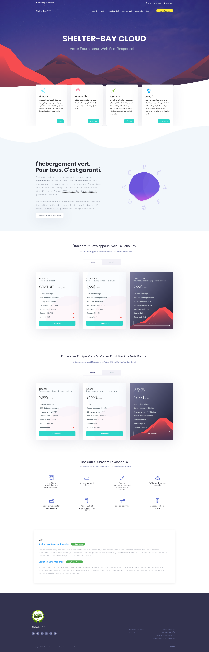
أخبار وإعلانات (114, 11)
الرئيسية (94, 11)
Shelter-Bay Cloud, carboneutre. (54, 544)
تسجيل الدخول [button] (165, 11)
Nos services (134, 633)
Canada (171, 647)
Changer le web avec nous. (49, 215)
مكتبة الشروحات (127, 11)
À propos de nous (136, 629)
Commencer (57, 323)
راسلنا (148, 11)
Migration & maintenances (51, 562)
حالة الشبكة (139, 11)
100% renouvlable (70, 191)
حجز (60, 121)
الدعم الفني (164, 121)
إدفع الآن (129, 121)
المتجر (102, 11)
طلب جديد (93, 121)
